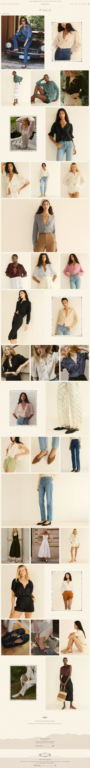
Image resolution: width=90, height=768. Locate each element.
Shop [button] (5, 4)
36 (63, 431)
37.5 (13, 649)
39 (46, 468)
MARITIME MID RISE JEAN (74, 465)
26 (70, 468)
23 (64, 468)
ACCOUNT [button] (72, 4)
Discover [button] (17, 4)
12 (78, 559)
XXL (28, 65)
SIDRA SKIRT (67, 703)
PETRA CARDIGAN (45, 99)
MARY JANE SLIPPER (15, 646)
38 (15, 649)
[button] (88, 4)
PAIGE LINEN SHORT (67, 603)
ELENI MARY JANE (23, 692)
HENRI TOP (67, 154)
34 (84, 468)
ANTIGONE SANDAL (74, 648)
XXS (17, 65)
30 (77, 468)
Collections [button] (10, 4)
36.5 (9, 649)
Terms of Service (43, 762)
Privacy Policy (51, 762)
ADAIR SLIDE (67, 428)
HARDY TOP (22, 62)
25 (68, 468)
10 (17, 468)
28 (73, 468)
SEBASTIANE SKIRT (15, 556)
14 (28, 614)
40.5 (26, 649)
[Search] (79, 4)
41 (72, 431)
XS (19, 65)
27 (42, 522)
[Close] (88, 759)
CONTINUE (53, 745)
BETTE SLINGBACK (45, 648)
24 (66, 468)
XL (70, 57)
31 (79, 468)
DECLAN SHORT (15, 465)
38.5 (17, 649)
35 (39, 468)
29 (75, 468)
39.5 (21, 649)
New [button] (2, 4)
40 (70, 431)
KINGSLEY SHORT (74, 556)
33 (82, 468)
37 (65, 431)
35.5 (5, 649)
